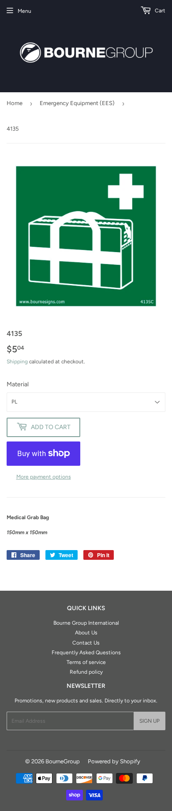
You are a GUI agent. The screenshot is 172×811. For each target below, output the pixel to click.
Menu (24, 11)
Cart (159, 11)
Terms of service (86, 662)
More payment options (43, 477)
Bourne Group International (86, 623)
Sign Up (149, 721)
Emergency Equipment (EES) (77, 103)
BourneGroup (62, 761)
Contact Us (86, 643)
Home (14, 103)
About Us (86, 633)
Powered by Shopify (114, 761)
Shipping (17, 361)
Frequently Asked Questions (86, 652)
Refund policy (86, 672)
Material (18, 384)
